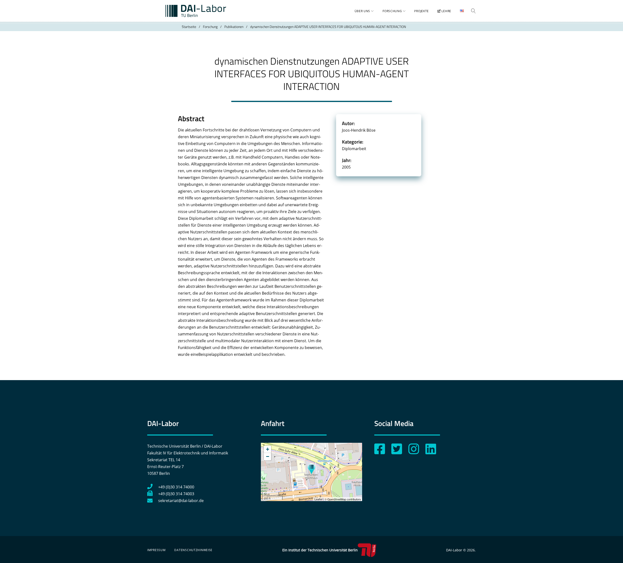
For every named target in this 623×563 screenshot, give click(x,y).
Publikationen (233, 26)
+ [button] (267, 449)
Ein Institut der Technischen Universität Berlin (320, 550)
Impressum (156, 550)
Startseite (189, 26)
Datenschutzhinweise (193, 550)
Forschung (392, 11)
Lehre (446, 11)
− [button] (267, 456)
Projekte (421, 11)
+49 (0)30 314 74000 (176, 487)
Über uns (362, 11)
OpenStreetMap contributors (344, 499)
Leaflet (318, 499)
